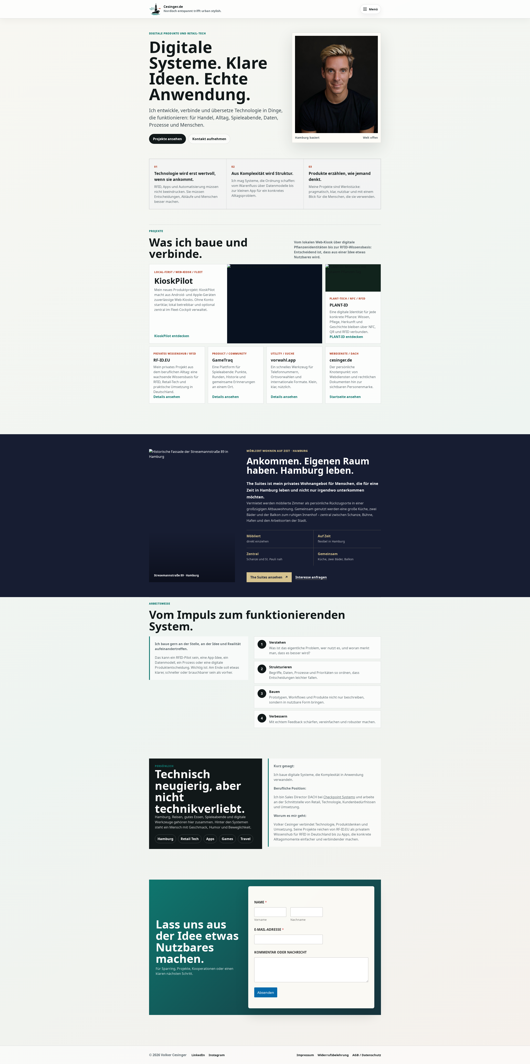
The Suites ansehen (269, 577)
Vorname (260, 919)
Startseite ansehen (345, 396)
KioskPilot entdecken (171, 336)
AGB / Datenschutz (366, 1055)
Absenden (265, 992)
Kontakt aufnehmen (209, 139)
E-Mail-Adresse (269, 930)
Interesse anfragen (311, 577)
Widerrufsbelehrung (333, 1055)
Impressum (305, 1055)
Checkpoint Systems (339, 797)
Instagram (217, 1055)
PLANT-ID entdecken (346, 336)
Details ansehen (166, 396)
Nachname (298, 919)
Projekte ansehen (167, 139)
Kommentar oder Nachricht (280, 952)
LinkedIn (198, 1055)
